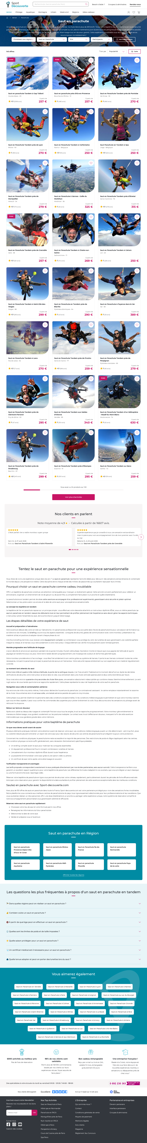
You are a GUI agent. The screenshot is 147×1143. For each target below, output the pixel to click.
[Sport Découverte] (17, 4)
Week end (64, 12)
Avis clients (79, 1125)
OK (34, 1113)
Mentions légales (82, 1121)
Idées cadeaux (89, 12)
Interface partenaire (118, 1108)
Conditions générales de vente (87, 1113)
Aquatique (30, 12)
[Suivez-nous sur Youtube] (20, 1124)
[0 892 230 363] (114, 1083)
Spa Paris (44, 1137)
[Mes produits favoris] (134, 12)
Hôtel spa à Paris (47, 1125)
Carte (136, 51)
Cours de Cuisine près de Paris (53, 1133)
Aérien (9, 12)
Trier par (102, 51)
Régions (75, 12)
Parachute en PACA (48, 1113)
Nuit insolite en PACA (49, 1121)
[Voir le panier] (139, 12)
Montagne (42, 12)
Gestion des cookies (14, 1129)
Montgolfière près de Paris (51, 1117)
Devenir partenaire (117, 1104)
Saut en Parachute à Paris (51, 1104)
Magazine (79, 1129)
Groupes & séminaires (117, 4)
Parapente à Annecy (49, 1129)
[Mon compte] (128, 12)
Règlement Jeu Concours (85, 1133)
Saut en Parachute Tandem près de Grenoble (103, 543)
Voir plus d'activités (73, 497)
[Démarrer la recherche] (86, 4)
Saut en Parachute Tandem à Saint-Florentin (34, 543)
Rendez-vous (135, 4)
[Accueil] (7, 18)
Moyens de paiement (83, 1117)
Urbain (53, 12)
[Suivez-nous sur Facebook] (8, 1124)
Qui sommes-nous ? (83, 1104)
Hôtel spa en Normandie (50, 1108)
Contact (78, 1108)
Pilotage (19, 12)
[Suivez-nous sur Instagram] (14, 1124)
